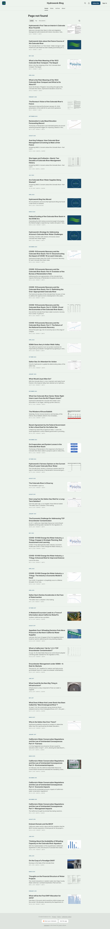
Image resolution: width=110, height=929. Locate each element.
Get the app (63, 921)
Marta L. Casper (40, 151)
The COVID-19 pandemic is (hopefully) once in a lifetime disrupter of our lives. (45, 581)
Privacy (54, 917)
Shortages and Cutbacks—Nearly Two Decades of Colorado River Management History (45, 160)
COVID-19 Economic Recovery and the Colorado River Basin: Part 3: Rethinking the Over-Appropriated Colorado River (46, 289)
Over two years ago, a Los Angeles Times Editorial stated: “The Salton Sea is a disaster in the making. (46, 504)
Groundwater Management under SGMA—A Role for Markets (46, 665)
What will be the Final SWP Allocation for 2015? (45, 897)
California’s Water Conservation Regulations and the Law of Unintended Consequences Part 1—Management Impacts (46, 806)
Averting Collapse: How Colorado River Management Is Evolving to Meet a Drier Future (44, 142)
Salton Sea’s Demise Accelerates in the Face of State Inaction (46, 596)
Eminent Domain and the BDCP (41, 824)
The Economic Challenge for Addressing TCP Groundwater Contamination (46, 519)
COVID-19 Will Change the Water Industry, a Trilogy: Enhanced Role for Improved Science (46, 557)
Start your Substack (50, 921)
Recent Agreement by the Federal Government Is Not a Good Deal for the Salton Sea (47, 426)
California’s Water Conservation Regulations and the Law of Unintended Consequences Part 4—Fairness (46, 741)
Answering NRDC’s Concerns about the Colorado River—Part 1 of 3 (47, 185)
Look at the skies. (34, 560)
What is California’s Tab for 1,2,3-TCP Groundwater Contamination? (43, 649)
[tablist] (37, 20)
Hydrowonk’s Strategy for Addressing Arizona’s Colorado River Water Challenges (46, 233)
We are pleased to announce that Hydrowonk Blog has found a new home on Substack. (47, 202)
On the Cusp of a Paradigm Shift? (42, 861)
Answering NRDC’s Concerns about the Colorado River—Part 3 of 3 (47, 148)
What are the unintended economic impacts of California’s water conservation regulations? (46, 790)
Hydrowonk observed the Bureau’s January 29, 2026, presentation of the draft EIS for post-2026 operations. (45, 107)
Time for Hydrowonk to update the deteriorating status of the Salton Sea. (47, 365)
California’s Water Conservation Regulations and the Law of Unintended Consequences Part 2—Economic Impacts (46, 784)
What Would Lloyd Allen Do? (40, 379)
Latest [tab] (31, 20)
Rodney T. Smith (37, 34)
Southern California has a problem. (39, 617)
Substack (46, 925)
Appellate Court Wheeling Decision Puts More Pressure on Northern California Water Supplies (47, 632)
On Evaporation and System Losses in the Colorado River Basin (45, 445)
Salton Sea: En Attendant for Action (43, 362)
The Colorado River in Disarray (41, 483)
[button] (46, 8)
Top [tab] (36, 20)
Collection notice (66, 917)
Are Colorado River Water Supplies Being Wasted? (45, 181)
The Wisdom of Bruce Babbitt (40, 412)
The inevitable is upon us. (36, 485)
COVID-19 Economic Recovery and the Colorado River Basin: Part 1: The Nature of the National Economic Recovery (45, 325)
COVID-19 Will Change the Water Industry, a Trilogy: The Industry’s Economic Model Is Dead (46, 575)
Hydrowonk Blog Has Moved (40, 199)
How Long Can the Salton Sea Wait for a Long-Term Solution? (47, 500)
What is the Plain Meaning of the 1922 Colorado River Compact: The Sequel (43, 62)
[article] (55, 31)
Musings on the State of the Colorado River (41, 863)
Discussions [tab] (42, 20)
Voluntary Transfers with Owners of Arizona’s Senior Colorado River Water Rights (44, 237)
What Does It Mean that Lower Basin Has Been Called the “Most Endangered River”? (47, 704)
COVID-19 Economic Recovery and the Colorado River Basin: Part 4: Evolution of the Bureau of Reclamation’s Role (46, 271)
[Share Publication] (89, 3)
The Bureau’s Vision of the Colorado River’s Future (46, 103)
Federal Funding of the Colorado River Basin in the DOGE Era (47, 217)
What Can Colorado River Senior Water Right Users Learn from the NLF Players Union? (46, 397)
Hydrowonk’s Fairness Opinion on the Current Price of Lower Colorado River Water (47, 465)
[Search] (85, 3)
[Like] (30, 36)
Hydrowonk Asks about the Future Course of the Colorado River (46, 42)
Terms (59, 917)
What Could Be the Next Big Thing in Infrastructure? (43, 684)
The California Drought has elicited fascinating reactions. (45, 811)
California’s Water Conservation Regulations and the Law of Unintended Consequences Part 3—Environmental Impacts (46, 763)
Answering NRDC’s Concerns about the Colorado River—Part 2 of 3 (47, 166)
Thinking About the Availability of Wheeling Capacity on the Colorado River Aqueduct (46, 842)
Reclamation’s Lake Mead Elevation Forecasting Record (42, 122)
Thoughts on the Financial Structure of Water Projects (47, 877)
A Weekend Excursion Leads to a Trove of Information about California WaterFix (45, 614)
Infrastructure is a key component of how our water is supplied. (45, 688)
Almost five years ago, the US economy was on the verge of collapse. (46, 330)
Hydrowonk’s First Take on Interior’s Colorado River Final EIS (47, 27)
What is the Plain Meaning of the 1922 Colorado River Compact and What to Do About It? (45, 82)
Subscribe (96, 3)
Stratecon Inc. (40, 205)
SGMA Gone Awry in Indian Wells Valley (44, 345)
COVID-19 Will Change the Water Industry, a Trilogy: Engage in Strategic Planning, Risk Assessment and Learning (46, 540)
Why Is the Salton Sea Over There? (42, 722)
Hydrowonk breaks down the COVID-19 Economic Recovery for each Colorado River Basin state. (46, 259)
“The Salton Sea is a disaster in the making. (41, 599)
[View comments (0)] (41, 36)
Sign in (104, 3)
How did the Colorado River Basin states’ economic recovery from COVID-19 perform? (46, 312)
